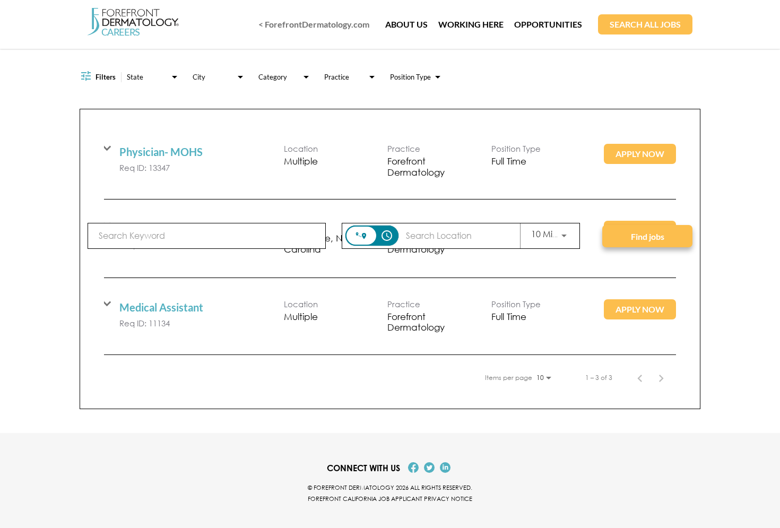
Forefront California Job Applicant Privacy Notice (390, 498)
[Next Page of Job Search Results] (661, 377)
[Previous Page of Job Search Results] (640, 377)
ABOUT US (406, 24)
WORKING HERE (471, 24)
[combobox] (207, 235)
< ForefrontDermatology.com (313, 24)
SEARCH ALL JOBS (645, 24)
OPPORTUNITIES (548, 24)
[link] (390, 161)
